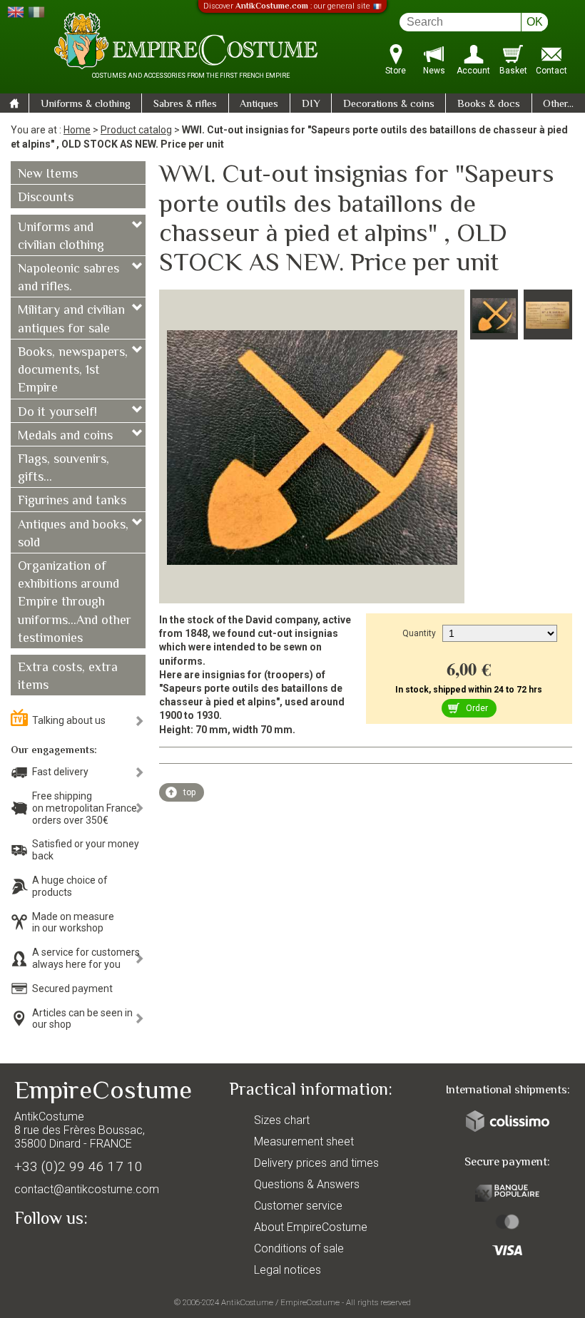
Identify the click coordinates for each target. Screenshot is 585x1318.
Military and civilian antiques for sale (71, 320)
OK (534, 22)
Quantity (419, 633)
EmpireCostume (310, 1302)
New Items (48, 175)
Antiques (259, 104)
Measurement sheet (304, 1141)
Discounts (45, 198)
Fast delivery (60, 771)
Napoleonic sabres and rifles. (68, 278)
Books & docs (488, 104)
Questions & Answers (307, 1184)
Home (77, 130)
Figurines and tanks (72, 501)
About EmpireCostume (310, 1227)
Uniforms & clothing (86, 104)
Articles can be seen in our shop (82, 1019)
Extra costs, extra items (68, 677)
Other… (558, 104)
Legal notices (287, 1270)
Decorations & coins (388, 104)
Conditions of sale (299, 1248)
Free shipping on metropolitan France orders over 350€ (84, 808)
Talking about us (69, 720)
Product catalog (136, 130)
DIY (311, 104)
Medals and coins (65, 436)
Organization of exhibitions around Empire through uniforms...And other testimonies (74, 603)
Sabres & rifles (185, 104)
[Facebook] (50, 1251)
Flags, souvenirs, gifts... (63, 469)
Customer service (298, 1205)
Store (395, 71)
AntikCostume (247, 1302)
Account (473, 71)
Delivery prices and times (316, 1163)
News (434, 71)
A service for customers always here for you (86, 958)
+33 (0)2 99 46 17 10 (78, 1166)
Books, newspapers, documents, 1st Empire (73, 371)
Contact (551, 71)
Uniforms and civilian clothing (61, 237)
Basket (513, 71)
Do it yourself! (57, 413)
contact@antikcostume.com (86, 1189)
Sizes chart (282, 1120)
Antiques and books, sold (73, 534)
